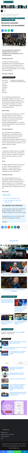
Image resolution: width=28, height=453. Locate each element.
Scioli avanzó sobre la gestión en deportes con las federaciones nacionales (17, 368)
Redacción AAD (14, 240)
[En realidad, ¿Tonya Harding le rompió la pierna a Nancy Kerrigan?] (5, 86)
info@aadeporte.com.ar (16, 445)
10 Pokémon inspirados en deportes (18, 378)
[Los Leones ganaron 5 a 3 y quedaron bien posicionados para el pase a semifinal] (4, 353)
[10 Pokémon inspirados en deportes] (5, 380)
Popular (7, 363)
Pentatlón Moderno (5, 20)
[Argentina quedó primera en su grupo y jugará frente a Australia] (4, 343)
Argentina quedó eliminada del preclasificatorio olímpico (21, 322)
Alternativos (4, 18)
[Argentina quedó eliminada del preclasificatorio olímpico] (21, 316)
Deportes (9, 14)
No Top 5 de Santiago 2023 (12, 198)
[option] (14, 252)
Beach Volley (9, 18)
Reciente (21, 363)
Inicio (4, 14)
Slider (11, 20)
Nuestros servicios (5, 436)
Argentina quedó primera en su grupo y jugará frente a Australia (14, 253)
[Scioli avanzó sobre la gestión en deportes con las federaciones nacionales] (5, 369)
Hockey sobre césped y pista (14, 249)
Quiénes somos (4, 432)
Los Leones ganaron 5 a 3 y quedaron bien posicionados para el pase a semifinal (17, 352)
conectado (19, 332)
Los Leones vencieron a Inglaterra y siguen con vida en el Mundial (7, 322)
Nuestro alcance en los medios (7, 434)
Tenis (14, 20)
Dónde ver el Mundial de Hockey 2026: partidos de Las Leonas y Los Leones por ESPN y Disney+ (18, 393)
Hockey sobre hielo (12, 15)
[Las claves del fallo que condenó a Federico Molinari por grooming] (5, 374)
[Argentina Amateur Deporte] (8, 2)
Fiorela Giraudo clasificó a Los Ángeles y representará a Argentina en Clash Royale (7, 301)
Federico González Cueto (14, 448)
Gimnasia (14, 18)
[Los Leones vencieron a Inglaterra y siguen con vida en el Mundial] (7, 316)
